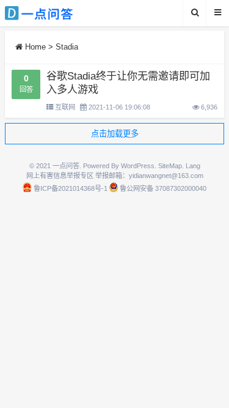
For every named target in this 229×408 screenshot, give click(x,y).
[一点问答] (46, 13)
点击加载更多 (115, 133)
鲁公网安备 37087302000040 (163, 188)
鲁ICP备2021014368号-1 (70, 188)
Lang (193, 165)
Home (34, 46)
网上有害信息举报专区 (59, 175)
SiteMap (170, 165)
